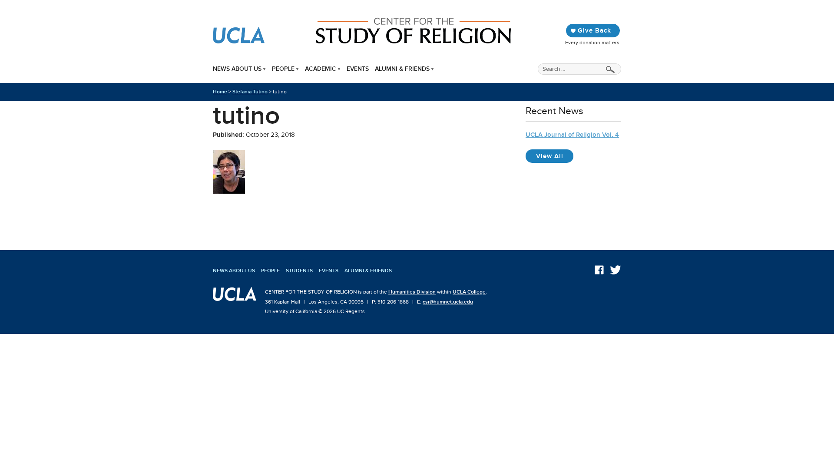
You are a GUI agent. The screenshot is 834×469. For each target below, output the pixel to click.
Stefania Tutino (250, 92)
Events (358, 69)
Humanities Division (412, 292)
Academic (320, 69)
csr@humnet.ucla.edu (448, 302)
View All (554, 155)
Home (220, 92)
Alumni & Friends (402, 69)
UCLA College (469, 292)
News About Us (237, 69)
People (283, 69)
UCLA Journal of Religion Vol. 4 (572, 134)
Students (299, 271)
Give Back (594, 30)
